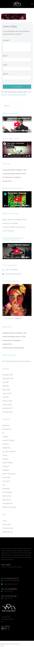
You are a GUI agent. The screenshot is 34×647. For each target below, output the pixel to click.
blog (2, 621)
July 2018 (5, 397)
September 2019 (7, 378)
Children (5, 436)
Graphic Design (7, 462)
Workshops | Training (9, 507)
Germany (5, 459)
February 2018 (7, 401)
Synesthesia (6, 500)
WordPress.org (7, 532)
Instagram (5, 470)
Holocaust (5, 466)
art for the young (8, 231)
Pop (3, 485)
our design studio (5, 617)
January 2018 (6, 404)
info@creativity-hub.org (13, 274)
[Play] (4, 131)
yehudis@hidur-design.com (11, 584)
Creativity (5, 444)
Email (5, 65)
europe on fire (7, 181)
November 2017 (7, 412)
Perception (6, 481)
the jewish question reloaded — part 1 (14, 170)
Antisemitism (6, 429)
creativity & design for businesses (13, 227)
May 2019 (5, 382)
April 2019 (5, 386)
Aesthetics (6, 425)
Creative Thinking (8, 440)
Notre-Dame (6, 477)
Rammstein (6, 488)
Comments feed (7, 528)
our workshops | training (7, 619)
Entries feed (6, 524)
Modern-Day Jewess (9, 474)
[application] (17, 124)
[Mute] (27, 131)
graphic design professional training (14, 219)
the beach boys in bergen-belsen (13, 348)
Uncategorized (7, 503)
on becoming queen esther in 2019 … (14, 173)
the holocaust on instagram (11, 177)
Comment (6, 40)
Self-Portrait (6, 496)
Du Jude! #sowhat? (8, 451)
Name (5, 56)
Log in (4, 521)
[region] (17, 302)
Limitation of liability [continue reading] (11, 567)
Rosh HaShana (7, 492)
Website (5, 74)
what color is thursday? (10, 223)
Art (3, 433)
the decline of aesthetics (22, 361)
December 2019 (7, 375)
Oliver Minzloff (7, 361)
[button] (17, 149)
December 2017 (7, 408)
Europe (4, 455)
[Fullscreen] (29, 131)
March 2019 (6, 390)
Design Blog (6, 448)
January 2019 (6, 393)
